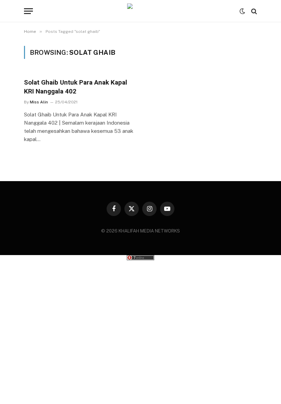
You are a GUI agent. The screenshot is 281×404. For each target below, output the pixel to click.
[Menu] (28, 11)
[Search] (253, 11)
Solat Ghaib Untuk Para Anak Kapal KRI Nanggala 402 (75, 86)
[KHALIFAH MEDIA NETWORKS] (140, 11)
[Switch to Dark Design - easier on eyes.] (242, 11)
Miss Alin (39, 102)
